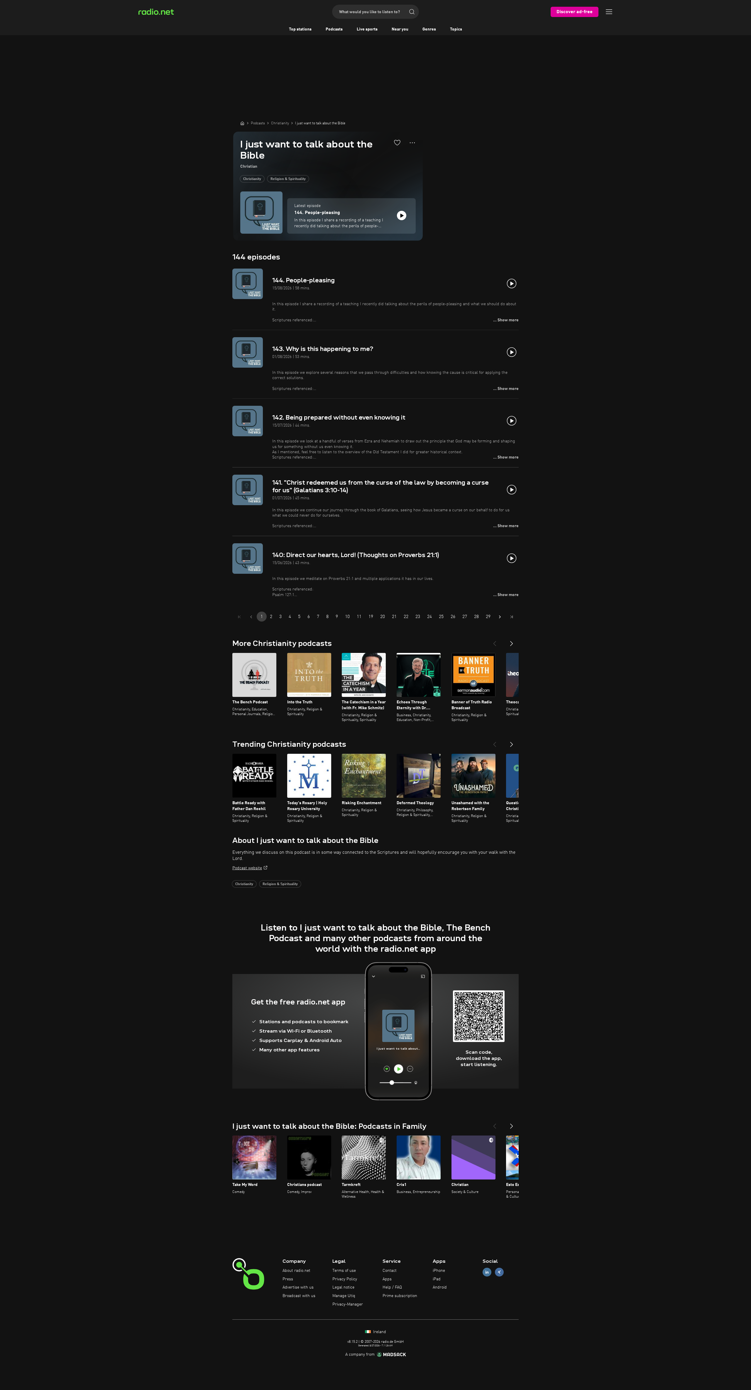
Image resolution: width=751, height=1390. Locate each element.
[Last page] (511, 617)
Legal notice (343, 1287)
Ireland (379, 1332)
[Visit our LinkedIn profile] (487, 1272)
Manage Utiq (343, 1296)
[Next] (512, 641)
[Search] (411, 11)
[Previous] (495, 641)
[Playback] (401, 215)
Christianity (252, 179)
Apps (387, 1279)
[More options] (412, 142)
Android (440, 1287)
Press (288, 1279)
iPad (437, 1279)
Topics (456, 29)
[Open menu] (609, 11)
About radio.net (296, 1271)
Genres (429, 29)
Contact (390, 1271)
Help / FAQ (392, 1287)
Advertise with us (298, 1287)
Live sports (367, 29)
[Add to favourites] (397, 142)
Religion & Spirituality (288, 179)
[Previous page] (251, 617)
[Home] (242, 123)
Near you (400, 29)
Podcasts (334, 29)
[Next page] (500, 617)
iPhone (439, 1271)
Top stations (300, 29)
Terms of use (344, 1271)
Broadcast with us (299, 1296)
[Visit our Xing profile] (499, 1272)
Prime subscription (400, 1296)
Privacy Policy (344, 1279)
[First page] (239, 617)
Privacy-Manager (347, 1304)
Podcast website (247, 868)
